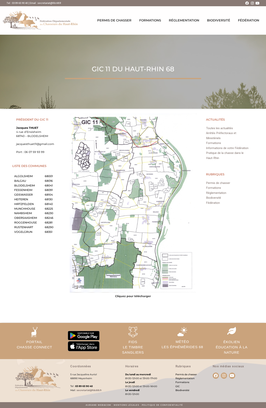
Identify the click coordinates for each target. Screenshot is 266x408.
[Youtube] (257, 3)
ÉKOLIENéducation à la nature (232, 347)
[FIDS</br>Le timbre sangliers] (133, 332)
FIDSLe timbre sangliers (133, 347)
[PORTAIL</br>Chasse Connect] (34, 332)
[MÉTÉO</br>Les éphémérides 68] (182, 331)
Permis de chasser (114, 20)
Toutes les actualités (219, 128)
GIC (177, 386)
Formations (150, 20)
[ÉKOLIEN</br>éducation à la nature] (231, 331)
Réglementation (184, 20)
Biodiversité (218, 20)
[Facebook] (247, 3)
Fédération (248, 20)
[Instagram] (252, 3)
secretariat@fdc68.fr (89, 390)
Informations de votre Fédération (227, 148)
